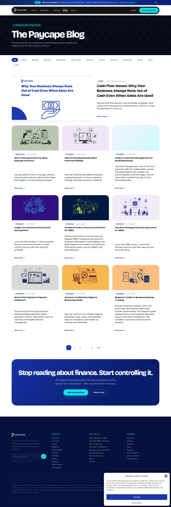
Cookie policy (132, 459)
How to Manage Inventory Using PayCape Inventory (30, 159)
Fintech (102, 60)
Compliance (61, 60)
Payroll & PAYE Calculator (99, 441)
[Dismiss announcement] (156, 2)
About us (130, 438)
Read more (18, 188)
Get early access (127, 2)
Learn (150, 60)
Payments (20, 294)
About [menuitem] (73, 10)
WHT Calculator (95, 444)
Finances (90, 60)
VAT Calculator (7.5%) (98, 438)
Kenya (139, 60)
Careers (130, 441)
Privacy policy (132, 453)
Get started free (149, 10)
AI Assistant (56, 467)
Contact (130, 444)
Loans (16, 65)
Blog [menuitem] (65, 10)
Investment (127, 60)
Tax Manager (57, 450)
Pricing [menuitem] (57, 10)
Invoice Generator (96, 453)
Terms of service (133, 456)
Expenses (55, 447)
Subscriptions (57, 464)
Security (130, 450)
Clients (54, 459)
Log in (133, 10)
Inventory (114, 60)
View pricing (98, 392)
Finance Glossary (96, 456)
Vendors (55, 462)
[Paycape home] (20, 10)
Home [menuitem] (34, 10)
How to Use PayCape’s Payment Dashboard (30, 298)
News (129, 447)
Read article (102, 116)
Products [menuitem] (44, 10)
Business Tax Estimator (98, 447)
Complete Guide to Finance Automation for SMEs (85, 229)
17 (92, 348)
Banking (35, 60)
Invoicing (55, 441)
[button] (166, 476)
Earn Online (76, 60)
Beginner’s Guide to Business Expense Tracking (134, 298)
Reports (55, 453)
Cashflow (55, 456)
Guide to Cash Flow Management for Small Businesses (134, 159)
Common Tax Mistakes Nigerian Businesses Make (81, 298)
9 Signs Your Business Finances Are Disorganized (32, 229)
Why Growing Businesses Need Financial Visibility (81, 159)
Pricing (92, 462)
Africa (23, 60)
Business (47, 60)
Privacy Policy (137, 503)
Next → (100, 348)
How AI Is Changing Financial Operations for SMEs (135, 229)
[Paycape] (18, 435)
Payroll (54, 444)
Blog (91, 459)
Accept (136, 497)
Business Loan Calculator (99, 450)
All (15, 60)
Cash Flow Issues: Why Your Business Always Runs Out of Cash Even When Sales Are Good (125, 91)
